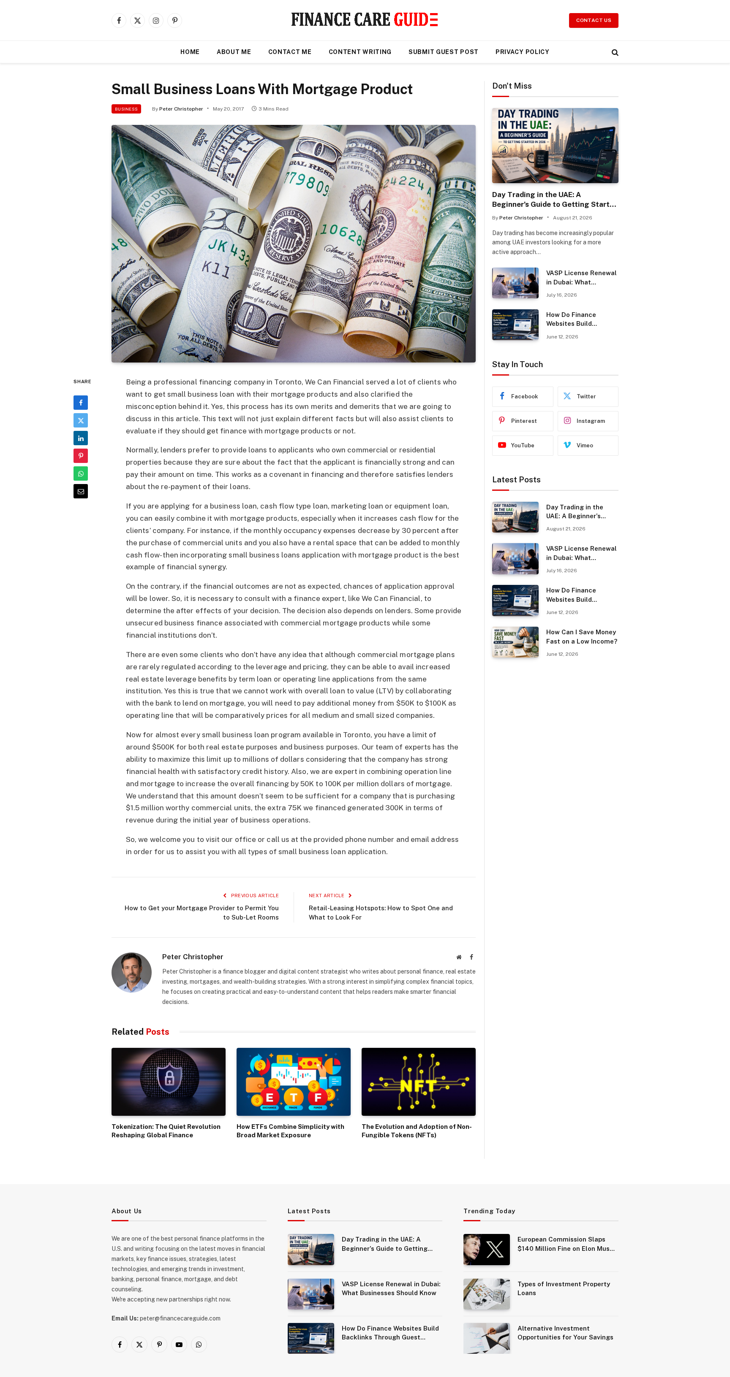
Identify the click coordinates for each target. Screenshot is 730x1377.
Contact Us (593, 20)
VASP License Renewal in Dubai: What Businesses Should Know (581, 278)
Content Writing (360, 52)
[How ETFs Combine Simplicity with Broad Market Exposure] (294, 1082)
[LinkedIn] (81, 438)
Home (190, 52)
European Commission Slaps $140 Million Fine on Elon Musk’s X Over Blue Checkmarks (568, 1244)
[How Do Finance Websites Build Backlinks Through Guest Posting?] (515, 324)
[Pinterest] (81, 456)
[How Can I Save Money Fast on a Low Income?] (515, 642)
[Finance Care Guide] (365, 20)
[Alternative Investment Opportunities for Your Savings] (486, 1338)
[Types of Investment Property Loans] (486, 1294)
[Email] (81, 491)
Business (126, 108)
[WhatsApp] (81, 473)
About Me (234, 52)
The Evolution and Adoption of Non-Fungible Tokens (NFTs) (417, 1131)
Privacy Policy (523, 52)
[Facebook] (81, 402)
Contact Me (290, 52)
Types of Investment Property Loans (564, 1288)
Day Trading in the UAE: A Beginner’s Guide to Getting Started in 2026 (555, 199)
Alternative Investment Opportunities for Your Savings (565, 1333)
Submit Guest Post (444, 52)
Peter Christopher (181, 109)
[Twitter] (81, 420)
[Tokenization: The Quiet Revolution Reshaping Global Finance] (169, 1082)
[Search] (614, 52)
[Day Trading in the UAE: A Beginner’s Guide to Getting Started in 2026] (555, 145)
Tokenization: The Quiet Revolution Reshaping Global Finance (166, 1131)
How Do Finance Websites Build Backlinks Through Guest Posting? (575, 319)
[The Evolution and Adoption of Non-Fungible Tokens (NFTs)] (419, 1082)
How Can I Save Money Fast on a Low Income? (581, 636)
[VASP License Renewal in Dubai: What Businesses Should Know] (515, 283)
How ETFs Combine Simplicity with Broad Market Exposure (290, 1131)
